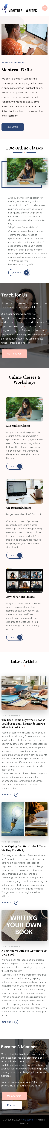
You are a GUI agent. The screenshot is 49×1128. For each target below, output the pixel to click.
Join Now (17, 272)
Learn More (12, 127)
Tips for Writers (10, 715)
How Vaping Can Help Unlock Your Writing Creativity (23, 848)
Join (12, 466)
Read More (7, 795)
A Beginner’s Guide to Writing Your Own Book (24, 952)
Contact (11, 1104)
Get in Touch (14, 353)
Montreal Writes (29, 1119)
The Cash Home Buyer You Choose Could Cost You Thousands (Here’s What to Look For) (23, 724)
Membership (14, 1095)
